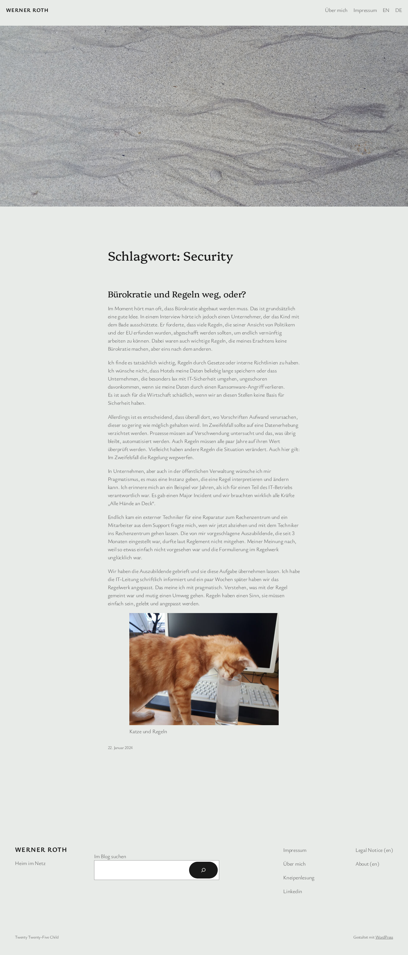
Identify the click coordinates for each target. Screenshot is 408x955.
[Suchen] (203, 870)
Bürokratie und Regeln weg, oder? (177, 294)
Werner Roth (27, 9)
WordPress (384, 937)
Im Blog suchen (110, 856)
